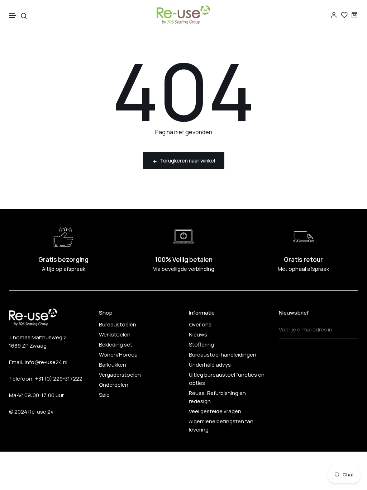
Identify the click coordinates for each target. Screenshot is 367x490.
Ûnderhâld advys (210, 364)
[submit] (350, 329)
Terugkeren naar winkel (187, 160)
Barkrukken (112, 364)
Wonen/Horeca (118, 354)
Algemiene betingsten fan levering (221, 425)
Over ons (200, 324)
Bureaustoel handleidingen (222, 354)
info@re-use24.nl (46, 362)
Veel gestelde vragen (215, 411)
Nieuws (198, 334)
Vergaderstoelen (120, 374)
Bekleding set (115, 344)
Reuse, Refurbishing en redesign (217, 397)
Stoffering (201, 344)
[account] (333, 14)
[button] (13, 15)
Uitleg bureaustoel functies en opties (226, 379)
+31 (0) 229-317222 (58, 378)
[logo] (183, 15)
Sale (104, 395)
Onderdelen (113, 384)
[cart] (354, 14)
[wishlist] (344, 14)
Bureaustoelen (117, 324)
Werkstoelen (114, 334)
